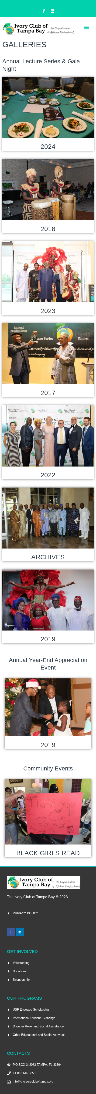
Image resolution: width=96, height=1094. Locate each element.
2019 (48, 639)
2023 (48, 310)
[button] (86, 27)
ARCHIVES (48, 557)
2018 (48, 228)
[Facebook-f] (44, 11)
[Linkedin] (52, 11)
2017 (48, 392)
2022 (48, 475)
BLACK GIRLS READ (48, 853)
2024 (48, 146)
